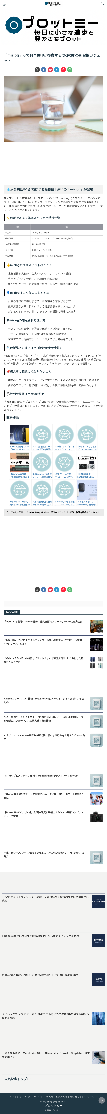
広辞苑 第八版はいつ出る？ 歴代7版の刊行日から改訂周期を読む (40, 975)
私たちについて (61, 1097)
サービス (27, 1097)
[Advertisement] (53, 164)
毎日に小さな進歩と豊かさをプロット (53, 1102)
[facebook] (43, 69)
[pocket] (50, 69)
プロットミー (54, 1105)
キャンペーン (38, 1097)
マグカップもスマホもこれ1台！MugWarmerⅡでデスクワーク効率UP (41, 775)
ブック (19, 1097)
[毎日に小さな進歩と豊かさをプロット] (53, 5)
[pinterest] (63, 69)
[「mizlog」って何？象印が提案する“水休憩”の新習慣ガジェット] (56, 69)
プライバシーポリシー (90, 1097)
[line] (69, 69)
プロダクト (49, 1097)
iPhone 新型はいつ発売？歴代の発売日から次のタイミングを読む (40, 936)
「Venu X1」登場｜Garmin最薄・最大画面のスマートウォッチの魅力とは (43, 621)
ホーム (12, 1097)
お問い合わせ (74, 1097)
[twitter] (37, 69)
